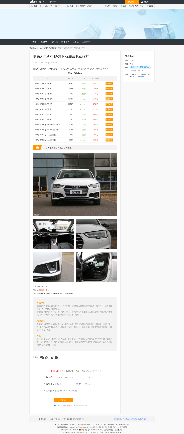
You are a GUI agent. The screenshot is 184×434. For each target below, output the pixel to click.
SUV (60, 6)
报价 (77, 6)
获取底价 (64, 400)
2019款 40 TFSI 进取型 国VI (44, 99)
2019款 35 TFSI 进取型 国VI (44, 83)
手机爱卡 (126, 424)
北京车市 (53, 2)
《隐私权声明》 (67, 405)
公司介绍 (55, 42)
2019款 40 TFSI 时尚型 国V (43, 104)
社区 (124, 6)
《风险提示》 (82, 405)
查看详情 (109, 83)
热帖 (137, 6)
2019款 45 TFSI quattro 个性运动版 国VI (47, 130)
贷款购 (89, 6)
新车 (41, 6)
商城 (115, 6)
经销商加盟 (126, 419)
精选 (141, 6)
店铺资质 (86, 42)
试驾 (50, 6)
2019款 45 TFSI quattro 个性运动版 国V (47, 124)
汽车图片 (96, 424)
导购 (46, 6)
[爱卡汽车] (37, 2)
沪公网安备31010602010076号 (92, 430)
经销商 (83, 6)
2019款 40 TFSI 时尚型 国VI (44, 109)
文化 (151, 6)
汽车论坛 (104, 424)
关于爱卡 (58, 424)
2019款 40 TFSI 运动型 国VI (44, 119)
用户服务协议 (109, 430)
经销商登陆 (118, 419)
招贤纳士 (65, 424)
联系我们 (73, 424)
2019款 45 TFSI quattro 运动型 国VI (46, 140)
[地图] (142, 76)
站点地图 (111, 424)
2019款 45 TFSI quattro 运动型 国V (46, 135)
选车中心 (88, 424)
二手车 (76, 42)
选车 (35, 6)
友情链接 (81, 424)
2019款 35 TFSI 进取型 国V (43, 89)
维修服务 (65, 42)
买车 (71, 6)
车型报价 (45, 42)
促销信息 (43, 48)
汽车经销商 (142, 419)
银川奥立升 (33, 48)
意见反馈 (134, 419)
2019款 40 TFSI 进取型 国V (43, 94)
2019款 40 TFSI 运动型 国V (43, 114)
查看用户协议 (137, 71)
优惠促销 (52, 48)
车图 (55, 6)
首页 (35, 42)
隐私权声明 (119, 430)
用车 (109, 6)
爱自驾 (131, 6)
